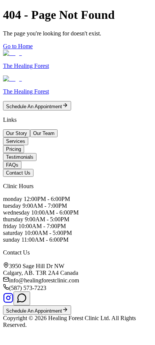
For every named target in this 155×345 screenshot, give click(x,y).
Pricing (13, 149)
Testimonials (19, 157)
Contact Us (18, 173)
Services (15, 141)
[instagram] (8, 301)
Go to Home (18, 46)
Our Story (16, 133)
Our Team (44, 133)
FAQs (12, 165)
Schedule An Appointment (34, 106)
